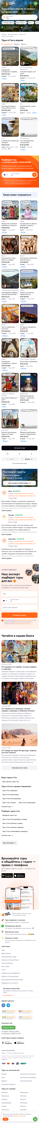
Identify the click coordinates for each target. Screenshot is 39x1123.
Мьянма (23, 1106)
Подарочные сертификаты (11, 973)
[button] (4, 175)
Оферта (4, 1053)
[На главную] (10, 3)
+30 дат (4, 78)
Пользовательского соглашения (24, 180)
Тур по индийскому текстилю (8, 328)
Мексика (23, 1096)
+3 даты (23, 149)
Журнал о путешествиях (10, 976)
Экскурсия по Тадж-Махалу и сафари (9, 259)
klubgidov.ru (5, 1059)
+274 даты (23, 301)
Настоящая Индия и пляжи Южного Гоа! (9, 107)
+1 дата (34, 112)
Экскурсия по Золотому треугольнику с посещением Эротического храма (28, 259)
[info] (33, 928)
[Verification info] (9, 149)
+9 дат (4, 115)
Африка (4, 1081)
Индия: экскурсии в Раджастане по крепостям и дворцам (28, 293)
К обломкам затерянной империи (10, 141)
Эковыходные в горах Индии (28, 107)
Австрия (4, 1099)
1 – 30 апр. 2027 (7, 23)
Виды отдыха (20, 23)
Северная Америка (8, 1084)
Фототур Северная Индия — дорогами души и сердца (27, 397)
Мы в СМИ (5, 966)
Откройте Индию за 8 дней (27, 72)
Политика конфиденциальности (15, 1053)
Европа (4, 1074)
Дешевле (17, 44)
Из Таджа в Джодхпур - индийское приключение (28, 328)
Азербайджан (6, 1103)
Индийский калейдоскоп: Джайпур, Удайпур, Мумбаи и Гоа (10, 71)
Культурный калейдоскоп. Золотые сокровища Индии (10, 362)
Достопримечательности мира (12, 980)
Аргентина (5, 1110)
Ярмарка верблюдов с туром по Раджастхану (28, 433)
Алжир (4, 1106)
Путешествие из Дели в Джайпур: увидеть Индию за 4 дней (28, 224)
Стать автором (7, 995)
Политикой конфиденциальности (21, 183)
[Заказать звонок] (35, 3)
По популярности (7, 44)
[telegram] (8, 1005)
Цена (30, 23)
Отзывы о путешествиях (10, 960)
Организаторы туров (9, 957)
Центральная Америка (28, 1077)
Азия (3, 1077)
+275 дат (4, 232)
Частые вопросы (7, 963)
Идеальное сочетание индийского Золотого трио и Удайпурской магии (9, 224)
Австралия (5, 1096)
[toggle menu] (3, 3)
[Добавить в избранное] (17, 49)
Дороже (24, 44)
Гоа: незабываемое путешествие (27, 141)
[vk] (3, 1005)
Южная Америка (26, 1081)
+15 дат (4, 406)
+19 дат (23, 80)
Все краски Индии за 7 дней (10, 399)
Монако (23, 1099)
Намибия (23, 1110)
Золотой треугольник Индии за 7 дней (9, 433)
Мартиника (24, 1092)
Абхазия (4, 1092)
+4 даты (4, 301)
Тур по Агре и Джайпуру (28, 361)
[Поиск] (25, 3)
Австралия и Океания (28, 1074)
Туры (3, 950)
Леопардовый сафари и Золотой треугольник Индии (10, 293)
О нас (3, 970)
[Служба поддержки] (35, 1119)
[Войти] (30, 3)
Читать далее (6, 510)
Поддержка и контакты (10, 983)
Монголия (23, 1103)
